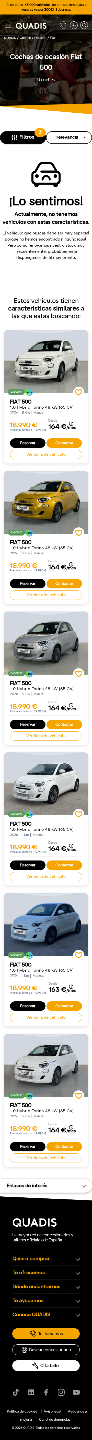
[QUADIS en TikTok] (16, 1392)
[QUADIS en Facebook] (46, 1392)
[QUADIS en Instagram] (61, 1392)
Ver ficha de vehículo (46, 454)
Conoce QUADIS (31, 1314)
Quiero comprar (31, 1258)
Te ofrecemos (29, 1272)
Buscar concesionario (50, 1350)
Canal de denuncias (55, 1419)
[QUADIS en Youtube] (76, 1392)
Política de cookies (22, 1411)
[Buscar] (84, 26)
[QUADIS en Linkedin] (31, 1392)
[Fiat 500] (46, 361)
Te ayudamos (28, 1300)
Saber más (63, 9)
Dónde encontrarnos (37, 1286)
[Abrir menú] (8, 26)
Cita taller (50, 1365)
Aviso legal (52, 1411)
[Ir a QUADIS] (36, 26)
